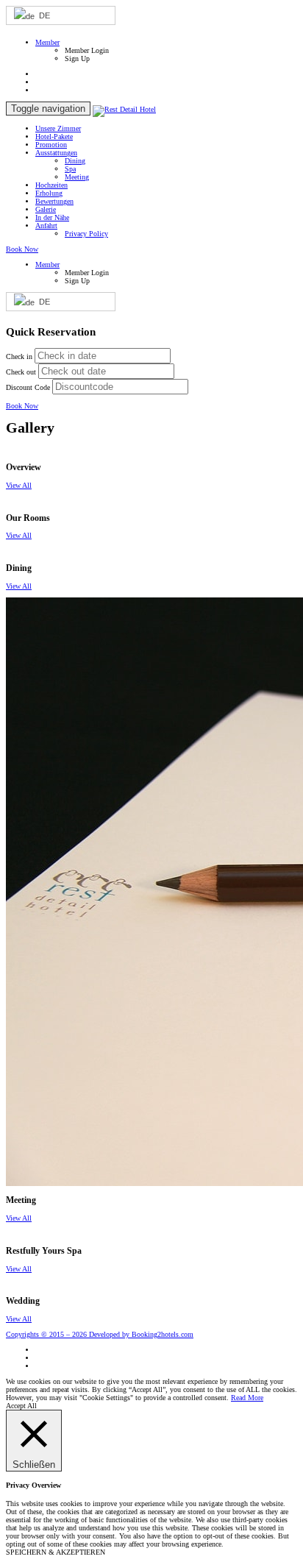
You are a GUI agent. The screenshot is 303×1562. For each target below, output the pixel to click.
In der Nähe (52, 217)
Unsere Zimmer (58, 128)
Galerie (45, 209)
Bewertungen (54, 201)
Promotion (51, 145)
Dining (75, 161)
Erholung (49, 193)
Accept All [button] (21, 1406)
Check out (21, 372)
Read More (247, 1398)
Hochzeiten (51, 185)
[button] (47, 42)
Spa (70, 169)
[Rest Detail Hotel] (124, 109)
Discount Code (28, 387)
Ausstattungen (56, 153)
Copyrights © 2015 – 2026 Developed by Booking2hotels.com (99, 1334)
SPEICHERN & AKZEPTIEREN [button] (55, 1552)
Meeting (77, 177)
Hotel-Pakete (54, 136)
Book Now (22, 249)
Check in (19, 356)
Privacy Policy (86, 234)
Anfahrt (46, 225)
